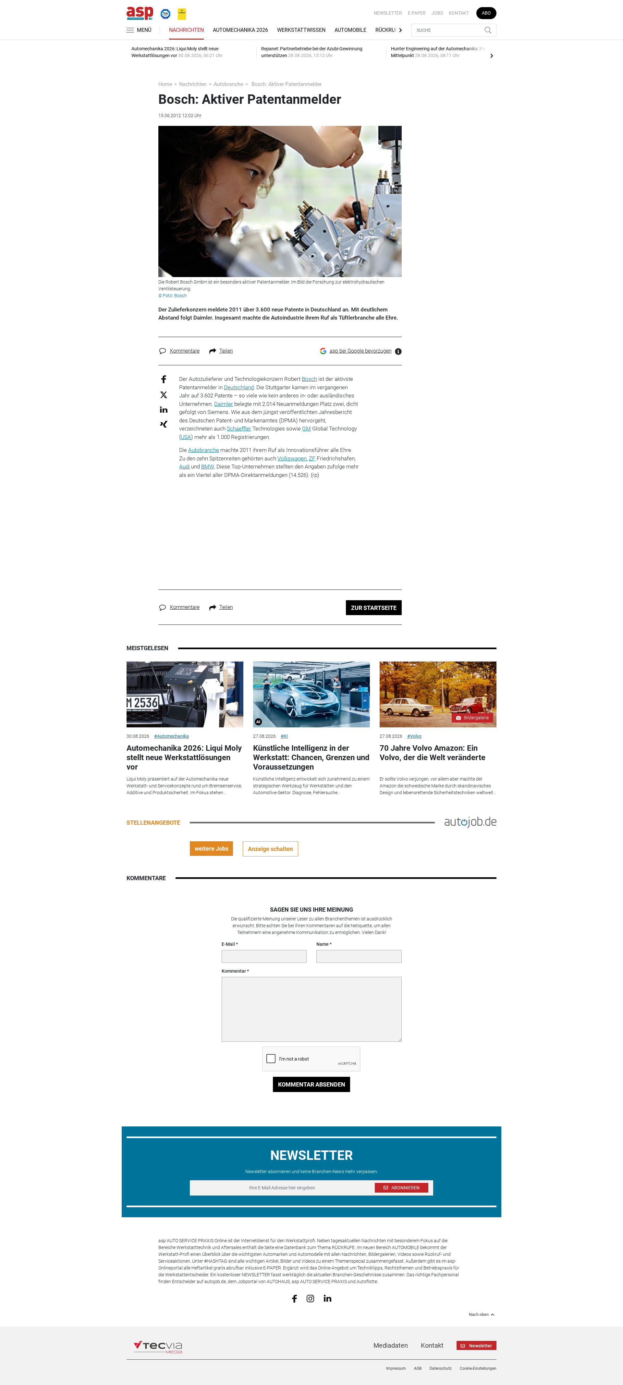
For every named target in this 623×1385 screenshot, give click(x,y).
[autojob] (470, 822)
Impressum (396, 1368)
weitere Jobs (211, 848)
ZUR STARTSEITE (374, 607)
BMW (207, 466)
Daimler (223, 404)
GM (306, 428)
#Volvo (414, 736)
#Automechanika (171, 736)
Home (165, 84)
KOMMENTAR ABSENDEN (311, 1084)
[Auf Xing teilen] (163, 423)
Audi (184, 466)
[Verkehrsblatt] (179, 12)
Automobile (350, 30)
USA (186, 437)
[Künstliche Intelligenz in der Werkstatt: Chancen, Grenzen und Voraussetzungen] (311, 694)
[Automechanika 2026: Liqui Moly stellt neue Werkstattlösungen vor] (185, 694)
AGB (417, 1368)
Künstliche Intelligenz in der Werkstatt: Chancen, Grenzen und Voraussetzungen (311, 757)
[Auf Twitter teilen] (163, 394)
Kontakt (459, 13)
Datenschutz (441, 1368)
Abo (486, 13)
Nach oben (479, 1314)
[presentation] (491, 55)
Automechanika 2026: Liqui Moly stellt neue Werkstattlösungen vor (184, 757)
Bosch (309, 379)
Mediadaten (390, 1345)
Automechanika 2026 (240, 30)
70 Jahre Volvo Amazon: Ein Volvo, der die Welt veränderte (432, 753)
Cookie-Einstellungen (478, 1368)
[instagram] (310, 1298)
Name (322, 944)
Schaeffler (239, 428)
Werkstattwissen (301, 30)
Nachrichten (186, 30)
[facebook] (294, 1298)
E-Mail (228, 944)
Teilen (226, 351)
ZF (312, 458)
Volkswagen (292, 458)
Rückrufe (388, 30)
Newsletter (388, 13)
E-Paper (417, 13)
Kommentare (185, 351)
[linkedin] (327, 1298)
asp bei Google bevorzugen (361, 351)
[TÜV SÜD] (163, 12)
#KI (284, 736)
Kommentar (234, 971)
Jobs (437, 13)
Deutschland (239, 387)
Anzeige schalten (270, 848)
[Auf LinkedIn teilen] (163, 409)
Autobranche (228, 84)
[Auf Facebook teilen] (163, 379)
